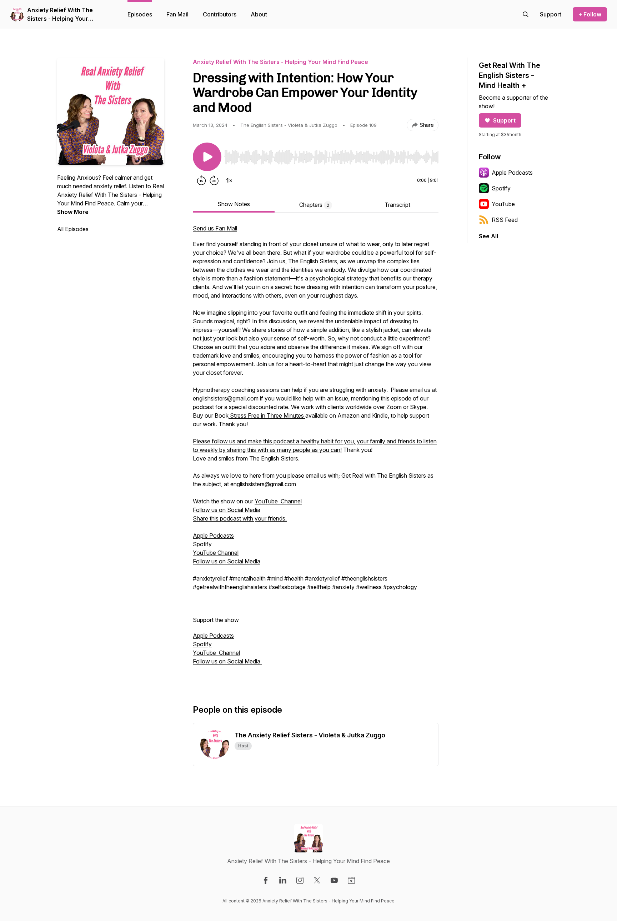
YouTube (503, 204)
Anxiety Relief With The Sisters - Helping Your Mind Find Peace (60, 14)
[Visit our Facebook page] (265, 880)
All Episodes (73, 229)
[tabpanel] (315, 452)
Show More (73, 211)
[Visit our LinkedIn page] (282, 880)
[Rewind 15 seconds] (201, 180)
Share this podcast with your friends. (240, 518)
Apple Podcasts (213, 535)
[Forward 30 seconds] (214, 180)
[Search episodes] (525, 14)
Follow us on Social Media (226, 509)
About (259, 14)
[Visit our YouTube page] (334, 880)
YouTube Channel (278, 501)
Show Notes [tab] (233, 204)
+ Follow (589, 14)
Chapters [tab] (314, 204)
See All (488, 236)
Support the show (216, 619)
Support (504, 120)
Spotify (202, 544)
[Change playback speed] (229, 180)
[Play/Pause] (207, 157)
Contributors (219, 14)
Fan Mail (177, 14)
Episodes (139, 14)
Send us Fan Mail (215, 228)
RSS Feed (505, 219)
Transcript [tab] (397, 204)
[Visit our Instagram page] (300, 880)
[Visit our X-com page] (317, 880)
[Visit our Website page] (351, 880)
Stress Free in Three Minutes (267, 415)
